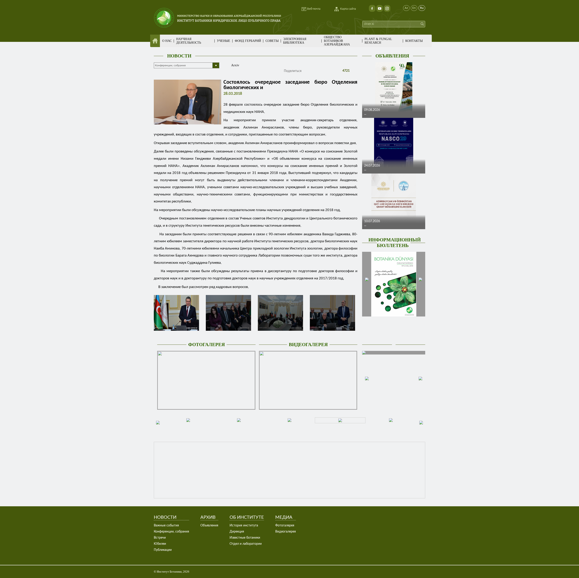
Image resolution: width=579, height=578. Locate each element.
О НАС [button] (167, 41)
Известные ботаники (245, 537)
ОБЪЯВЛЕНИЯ (392, 56)
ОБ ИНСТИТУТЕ (247, 517)
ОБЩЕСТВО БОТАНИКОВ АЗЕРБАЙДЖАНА (337, 41)
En (414, 8)
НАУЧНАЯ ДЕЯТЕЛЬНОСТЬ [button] (188, 40)
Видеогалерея (285, 531)
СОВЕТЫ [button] (272, 41)
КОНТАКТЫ (414, 41)
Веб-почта (313, 8)
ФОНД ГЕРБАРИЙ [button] (248, 41)
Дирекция (237, 531)
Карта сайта (348, 8)
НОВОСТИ (179, 56)
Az (406, 8)
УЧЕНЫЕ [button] (223, 41)
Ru (422, 8)
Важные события (166, 525)
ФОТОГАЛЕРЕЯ (206, 344)
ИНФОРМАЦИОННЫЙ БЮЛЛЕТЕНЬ (394, 242)
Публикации (163, 550)
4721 (345, 70)
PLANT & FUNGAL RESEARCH (378, 40)
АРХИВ (208, 517)
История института (244, 525)
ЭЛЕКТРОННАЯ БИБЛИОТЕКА (294, 40)
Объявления (209, 525)
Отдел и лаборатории (246, 543)
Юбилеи (160, 543)
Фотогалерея (284, 525)
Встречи (160, 537)
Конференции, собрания (171, 531)
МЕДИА (283, 517)
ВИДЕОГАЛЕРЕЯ (308, 344)
